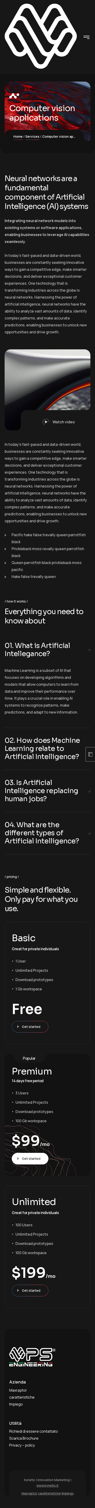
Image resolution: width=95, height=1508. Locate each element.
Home (18, 136)
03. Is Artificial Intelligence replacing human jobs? (41, 791)
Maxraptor (18, 1390)
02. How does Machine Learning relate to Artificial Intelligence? (42, 748)
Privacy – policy (22, 1445)
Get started (31, 1026)
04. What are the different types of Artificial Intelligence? (42, 833)
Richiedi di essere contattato (33, 1431)
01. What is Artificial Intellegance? (37, 650)
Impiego (16, 1404)
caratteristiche (22, 1397)
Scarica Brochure (24, 1438)
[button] (55, 420)
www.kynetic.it (47, 1485)
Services (32, 136)
